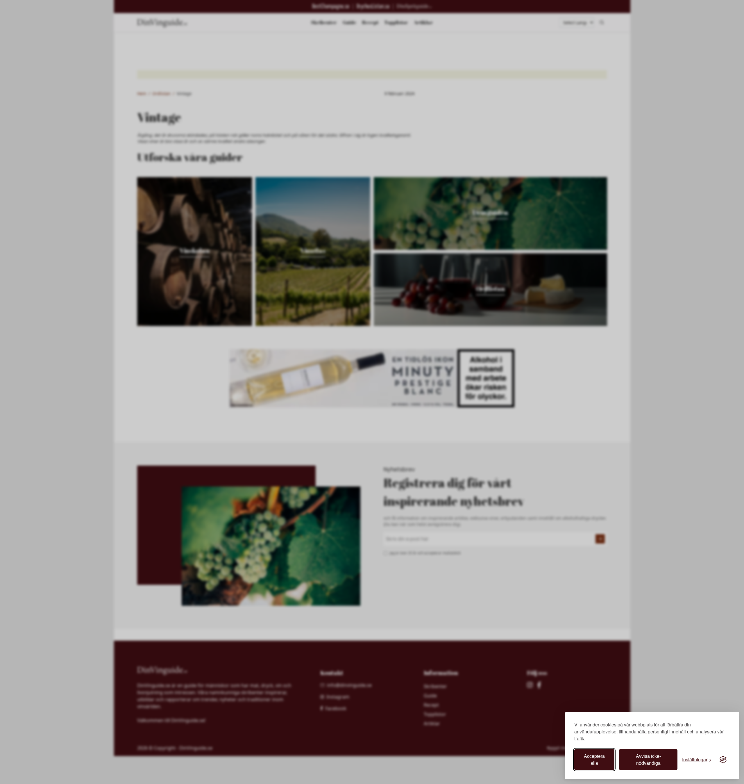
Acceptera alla (594, 759)
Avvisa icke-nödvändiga (648, 759)
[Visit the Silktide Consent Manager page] (723, 760)
